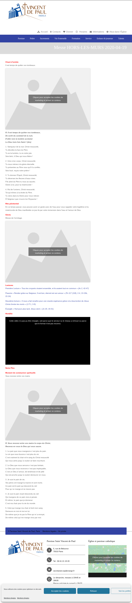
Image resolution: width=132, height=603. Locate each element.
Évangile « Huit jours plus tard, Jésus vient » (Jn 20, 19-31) (29, 309)
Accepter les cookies (60, 591)
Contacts (56, 32)
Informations (98, 32)
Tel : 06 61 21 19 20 (61, 561)
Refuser (93, 591)
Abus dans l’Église (118, 32)
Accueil (44, 32)
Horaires (83, 32)
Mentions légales (10, 598)
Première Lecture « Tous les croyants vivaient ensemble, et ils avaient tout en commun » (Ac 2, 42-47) (47, 288)
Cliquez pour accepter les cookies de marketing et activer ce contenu (48, 98)
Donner (69, 32)
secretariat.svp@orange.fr (64, 571)
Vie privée (62, 531)
